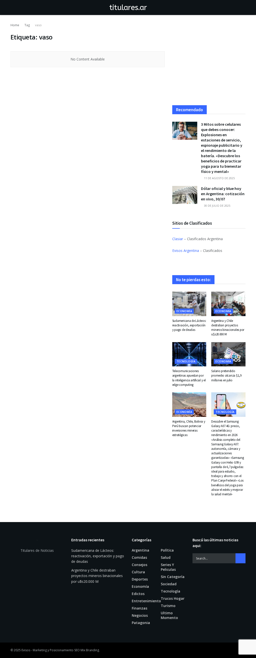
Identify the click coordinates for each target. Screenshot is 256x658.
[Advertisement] (209, 64)
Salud (165, 557)
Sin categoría (172, 576)
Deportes (140, 579)
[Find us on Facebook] (236, 650)
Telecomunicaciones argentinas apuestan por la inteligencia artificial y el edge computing (189, 378)
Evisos (26, 650)
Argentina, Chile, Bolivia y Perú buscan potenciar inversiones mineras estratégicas (188, 428)
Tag (27, 25)
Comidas (139, 557)
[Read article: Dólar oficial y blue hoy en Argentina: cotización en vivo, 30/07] (184, 195)
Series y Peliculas (168, 567)
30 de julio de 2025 (216, 205)
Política (167, 550)
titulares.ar (128, 7)
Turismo (168, 605)
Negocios (140, 615)
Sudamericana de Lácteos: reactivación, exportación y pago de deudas (189, 325)
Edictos (138, 593)
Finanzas (139, 608)
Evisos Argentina (185, 250)
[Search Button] (243, 7)
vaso (38, 25)
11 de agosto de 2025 (219, 178)
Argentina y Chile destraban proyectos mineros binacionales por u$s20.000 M (227, 328)
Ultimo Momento (169, 615)
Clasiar (177, 238)
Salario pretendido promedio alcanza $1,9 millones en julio (226, 375)
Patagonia (141, 622)
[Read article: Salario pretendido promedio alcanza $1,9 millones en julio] (228, 354)
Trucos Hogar (172, 598)
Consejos (139, 564)
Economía (184, 311)
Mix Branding (89, 650)
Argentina (140, 550)
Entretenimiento (146, 601)
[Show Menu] (12, 7)
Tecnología (185, 361)
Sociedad (168, 584)
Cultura (138, 572)
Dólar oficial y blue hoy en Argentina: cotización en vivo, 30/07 (222, 193)
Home (14, 25)
